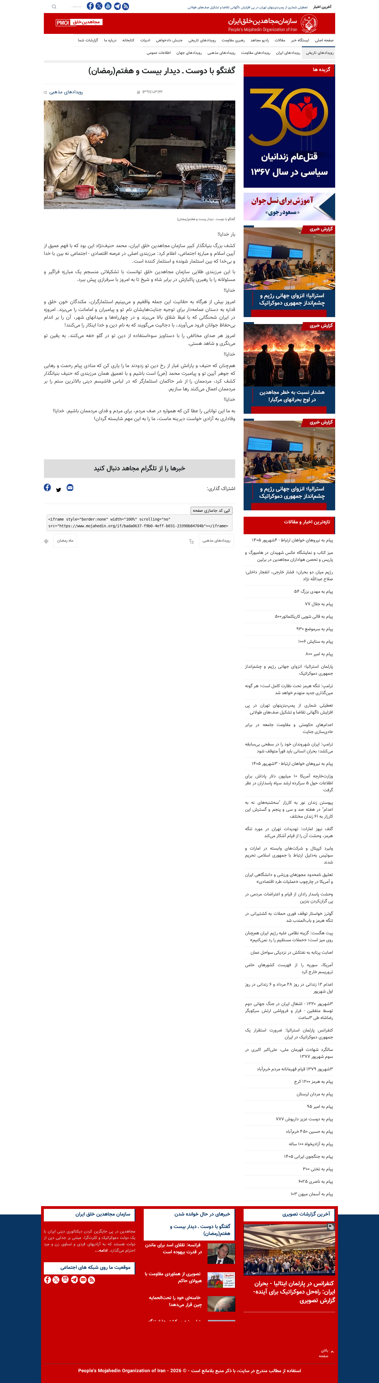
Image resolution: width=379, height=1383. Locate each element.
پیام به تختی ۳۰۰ (318, 1169)
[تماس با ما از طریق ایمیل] (83, 1280)
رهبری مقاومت (233, 40)
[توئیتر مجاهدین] (99, 6)
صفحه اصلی (324, 40)
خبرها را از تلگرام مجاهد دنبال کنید (139, 468)
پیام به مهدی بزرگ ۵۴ (313, 591)
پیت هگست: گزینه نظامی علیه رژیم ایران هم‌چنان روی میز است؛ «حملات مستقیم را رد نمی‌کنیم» (289, 937)
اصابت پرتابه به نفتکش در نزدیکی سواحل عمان (292, 952)
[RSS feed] (125, 6)
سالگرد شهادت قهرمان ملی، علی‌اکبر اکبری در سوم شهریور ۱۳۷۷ (289, 1053)
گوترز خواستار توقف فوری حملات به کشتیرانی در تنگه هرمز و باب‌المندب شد (289, 917)
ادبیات (145, 40)
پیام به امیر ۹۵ (320, 1106)
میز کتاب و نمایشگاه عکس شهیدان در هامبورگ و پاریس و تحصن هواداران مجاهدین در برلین (289, 556)
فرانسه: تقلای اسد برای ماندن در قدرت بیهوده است (173, 1249)
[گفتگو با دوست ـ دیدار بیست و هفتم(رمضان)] (139, 154)
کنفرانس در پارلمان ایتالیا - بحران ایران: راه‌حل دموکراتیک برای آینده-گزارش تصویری (294, 1292)
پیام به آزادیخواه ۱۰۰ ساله (311, 1144)
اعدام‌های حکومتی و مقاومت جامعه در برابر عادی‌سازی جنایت (289, 729)
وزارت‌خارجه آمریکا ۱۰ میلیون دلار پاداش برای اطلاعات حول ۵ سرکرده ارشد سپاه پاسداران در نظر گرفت (289, 783)
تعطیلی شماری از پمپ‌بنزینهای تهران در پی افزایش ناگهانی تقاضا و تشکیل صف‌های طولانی (289, 709)
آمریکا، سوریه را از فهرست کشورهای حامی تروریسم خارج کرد (289, 969)
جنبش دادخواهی (169, 40)
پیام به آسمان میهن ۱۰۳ (312, 1194)
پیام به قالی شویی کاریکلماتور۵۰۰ (304, 616)
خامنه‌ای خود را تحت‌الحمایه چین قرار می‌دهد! (175, 1301)
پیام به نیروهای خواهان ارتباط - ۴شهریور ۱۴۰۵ (292, 540)
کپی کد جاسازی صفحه (211, 511)
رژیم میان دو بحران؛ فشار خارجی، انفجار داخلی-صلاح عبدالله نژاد (289, 576)
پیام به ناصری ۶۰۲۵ (316, 1181)
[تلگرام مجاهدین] (117, 6)
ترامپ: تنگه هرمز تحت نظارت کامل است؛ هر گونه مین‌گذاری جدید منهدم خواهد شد (289, 690)
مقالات (280, 40)
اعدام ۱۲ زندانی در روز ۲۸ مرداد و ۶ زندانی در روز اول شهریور (289, 988)
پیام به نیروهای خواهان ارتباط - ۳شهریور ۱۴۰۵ (292, 763)
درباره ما (110, 40)
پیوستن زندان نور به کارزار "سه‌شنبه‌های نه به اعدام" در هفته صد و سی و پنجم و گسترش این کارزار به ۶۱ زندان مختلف (289, 809)
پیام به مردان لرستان (315, 1094)
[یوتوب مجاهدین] (108, 6)
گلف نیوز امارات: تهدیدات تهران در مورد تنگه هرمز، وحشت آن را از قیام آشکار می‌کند (289, 833)
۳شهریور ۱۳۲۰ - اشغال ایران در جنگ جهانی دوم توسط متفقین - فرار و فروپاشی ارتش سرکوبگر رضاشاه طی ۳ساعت (289, 1011)
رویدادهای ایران (288, 53)
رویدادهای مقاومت (255, 53)
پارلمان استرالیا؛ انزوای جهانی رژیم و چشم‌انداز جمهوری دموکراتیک (289, 670)
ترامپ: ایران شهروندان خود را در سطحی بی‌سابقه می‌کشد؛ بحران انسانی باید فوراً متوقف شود (246, 7)
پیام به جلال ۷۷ (319, 604)
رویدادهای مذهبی (221, 53)
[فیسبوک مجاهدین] (90, 6)
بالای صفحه (324, 1351)
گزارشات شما (88, 40)
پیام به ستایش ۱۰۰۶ (315, 641)
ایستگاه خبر (300, 40)
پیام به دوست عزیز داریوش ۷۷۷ (304, 1119)
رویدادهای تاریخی (202, 40)
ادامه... (101, 1251)
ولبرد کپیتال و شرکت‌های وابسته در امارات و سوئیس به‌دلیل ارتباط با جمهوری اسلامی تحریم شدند (289, 855)
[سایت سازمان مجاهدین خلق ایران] (189, 23)
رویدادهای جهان (189, 53)
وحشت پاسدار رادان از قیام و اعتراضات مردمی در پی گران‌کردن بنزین (289, 898)
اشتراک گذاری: (221, 489)
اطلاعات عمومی (159, 53)
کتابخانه (128, 40)
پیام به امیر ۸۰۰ (319, 654)
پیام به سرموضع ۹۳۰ (314, 629)
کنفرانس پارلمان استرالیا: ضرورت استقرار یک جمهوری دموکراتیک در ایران (289, 1034)
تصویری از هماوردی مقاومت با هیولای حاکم (173, 1278)
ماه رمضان (65, 541)
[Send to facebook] (47, 487)
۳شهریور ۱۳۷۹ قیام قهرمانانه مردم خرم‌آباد (295, 1069)
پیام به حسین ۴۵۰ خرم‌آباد (309, 1131)
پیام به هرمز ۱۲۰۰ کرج (313, 1081)
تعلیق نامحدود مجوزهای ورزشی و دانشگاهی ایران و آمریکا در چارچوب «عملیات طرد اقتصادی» (289, 878)
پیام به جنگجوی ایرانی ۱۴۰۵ (308, 1156)
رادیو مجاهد (260, 40)
